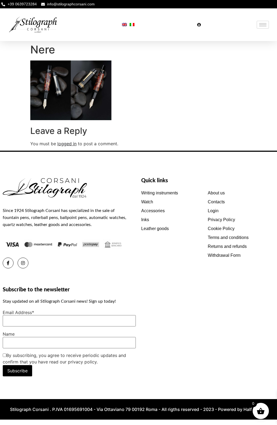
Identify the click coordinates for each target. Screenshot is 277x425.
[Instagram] (23, 263)
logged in (67, 143)
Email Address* (18, 312)
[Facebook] (8, 263)
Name (9, 334)
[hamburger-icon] (263, 25)
